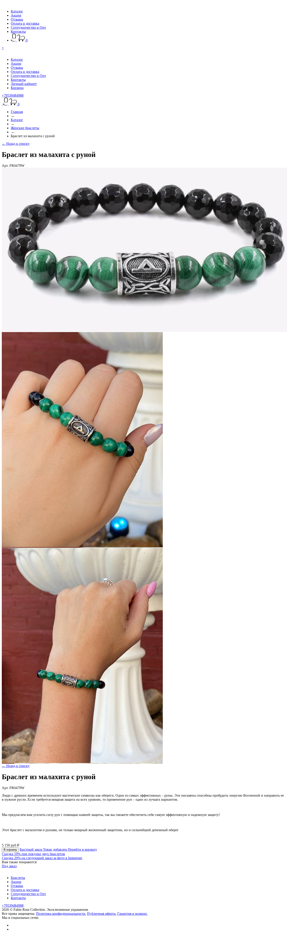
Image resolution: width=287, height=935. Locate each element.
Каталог (17, 11)
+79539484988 (13, 95)
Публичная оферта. (101, 913)
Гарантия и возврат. (132, 913)
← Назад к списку (16, 144)
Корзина (17, 88)
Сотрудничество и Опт (28, 27)
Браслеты (18, 878)
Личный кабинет (24, 84)
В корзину (10, 849)
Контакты (18, 31)
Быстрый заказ (31, 849)
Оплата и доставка (25, 23)
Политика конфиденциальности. (61, 913)
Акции (16, 15)
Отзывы (17, 19)
